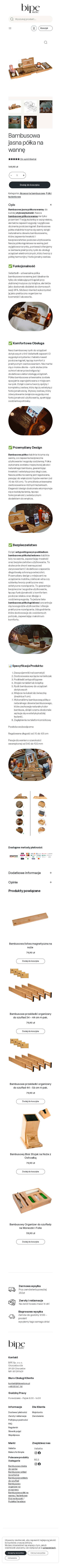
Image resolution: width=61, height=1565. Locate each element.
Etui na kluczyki (15, 1498)
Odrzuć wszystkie (37, 1553)
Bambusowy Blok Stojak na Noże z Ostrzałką (30, 1156)
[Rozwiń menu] (10, 28)
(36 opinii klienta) (28, 159)
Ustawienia (12, 1558)
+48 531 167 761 (15, 1386)
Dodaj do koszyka (29, 184)
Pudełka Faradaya (16, 1501)
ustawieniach (49, 1548)
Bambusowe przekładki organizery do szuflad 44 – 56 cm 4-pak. (30, 1085)
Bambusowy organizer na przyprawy (14, 1487)
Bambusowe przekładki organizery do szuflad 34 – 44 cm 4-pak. (30, 1015)
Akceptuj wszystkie (16, 1553)
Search (49, 19)
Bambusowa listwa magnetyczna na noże (30, 945)
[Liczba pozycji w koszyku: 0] (45, 28)
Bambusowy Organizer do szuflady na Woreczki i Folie (30, 1226)
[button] (45, 42)
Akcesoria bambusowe (32, 193)
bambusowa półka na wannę (23, 216)
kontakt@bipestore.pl (19, 1383)
